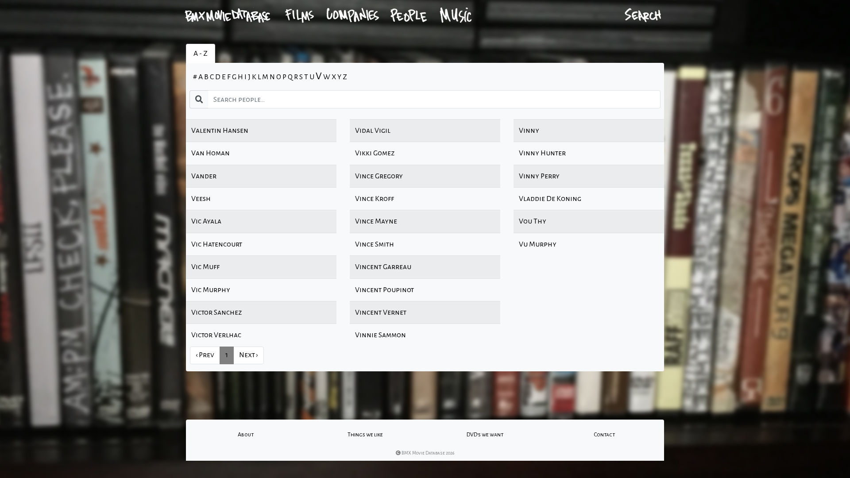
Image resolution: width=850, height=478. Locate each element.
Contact (604, 435)
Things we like (365, 435)
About (246, 435)
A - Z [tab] (200, 54)
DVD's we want (485, 435)
